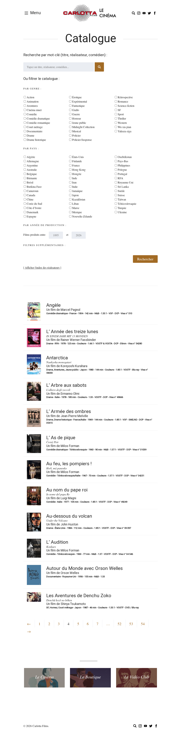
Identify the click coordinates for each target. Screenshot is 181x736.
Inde (74, 178)
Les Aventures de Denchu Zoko (78, 595)
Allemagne (33, 161)
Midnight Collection (83, 127)
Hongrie (76, 174)
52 (119, 623)
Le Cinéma (44, 677)
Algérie (31, 157)
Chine (30, 199)
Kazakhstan (78, 199)
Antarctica (57, 358)
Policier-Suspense (82, 139)
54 (143, 623)
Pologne (122, 169)
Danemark (32, 212)
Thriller (122, 118)
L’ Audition (57, 542)
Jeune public (79, 122)
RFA (120, 178)
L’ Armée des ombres (68, 411)
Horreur (76, 118)
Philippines (124, 165)
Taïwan (122, 199)
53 (131, 623)
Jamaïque (77, 191)
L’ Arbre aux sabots (66, 385)
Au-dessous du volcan (69, 516)
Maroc (75, 208)
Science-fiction (126, 105)
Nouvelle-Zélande (82, 216)
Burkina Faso (34, 186)
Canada (31, 195)
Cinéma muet (34, 110)
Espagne (31, 216)
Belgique (32, 174)
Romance (123, 101)
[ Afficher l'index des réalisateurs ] (42, 267)
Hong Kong (79, 169)
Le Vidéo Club (136, 677)
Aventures (32, 105)
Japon (75, 195)
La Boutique (90, 677)
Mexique (77, 212)
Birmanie (32, 178)
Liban (75, 203)
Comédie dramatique (38, 118)
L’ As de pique (60, 437)
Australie (32, 169)
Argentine (32, 165)
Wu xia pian (124, 127)
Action (30, 97)
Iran (74, 182)
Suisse (121, 195)
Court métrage (35, 127)
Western (122, 122)
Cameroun (32, 191)
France (76, 165)
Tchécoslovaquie (127, 203)
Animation (33, 101)
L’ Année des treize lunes (72, 331)
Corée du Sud (34, 203)
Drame (30, 135)
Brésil (30, 182)
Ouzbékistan (125, 157)
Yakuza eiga (124, 131)
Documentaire (34, 131)
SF (119, 110)
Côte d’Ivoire (34, 208)
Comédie (32, 114)
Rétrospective (125, 97)
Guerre (76, 114)
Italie (75, 186)
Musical (76, 131)
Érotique (77, 97)
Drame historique (36, 139)
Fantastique (78, 105)
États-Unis (78, 157)
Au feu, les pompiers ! (69, 463)
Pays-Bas (123, 161)
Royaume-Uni (125, 182)
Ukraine (122, 212)
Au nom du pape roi (66, 490)
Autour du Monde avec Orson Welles (84, 568)
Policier (76, 135)
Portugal (122, 174)
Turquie (122, 208)
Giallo (75, 110)
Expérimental (79, 101)
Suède (121, 191)
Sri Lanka (123, 186)
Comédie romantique (38, 122)
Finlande (77, 161)
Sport (121, 114)
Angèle (53, 305)
